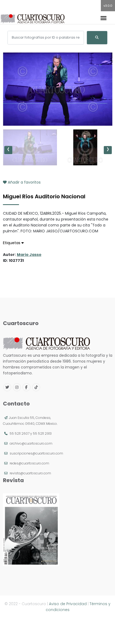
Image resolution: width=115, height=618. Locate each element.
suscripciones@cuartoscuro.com (36, 453)
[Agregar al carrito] (57, 109)
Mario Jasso (29, 254)
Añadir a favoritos (24, 182)
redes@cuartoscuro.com (29, 463)
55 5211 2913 (42, 433)
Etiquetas (12, 242)
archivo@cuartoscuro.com (31, 443)
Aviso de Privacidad (68, 603)
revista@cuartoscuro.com (30, 473)
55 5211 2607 (19, 433)
